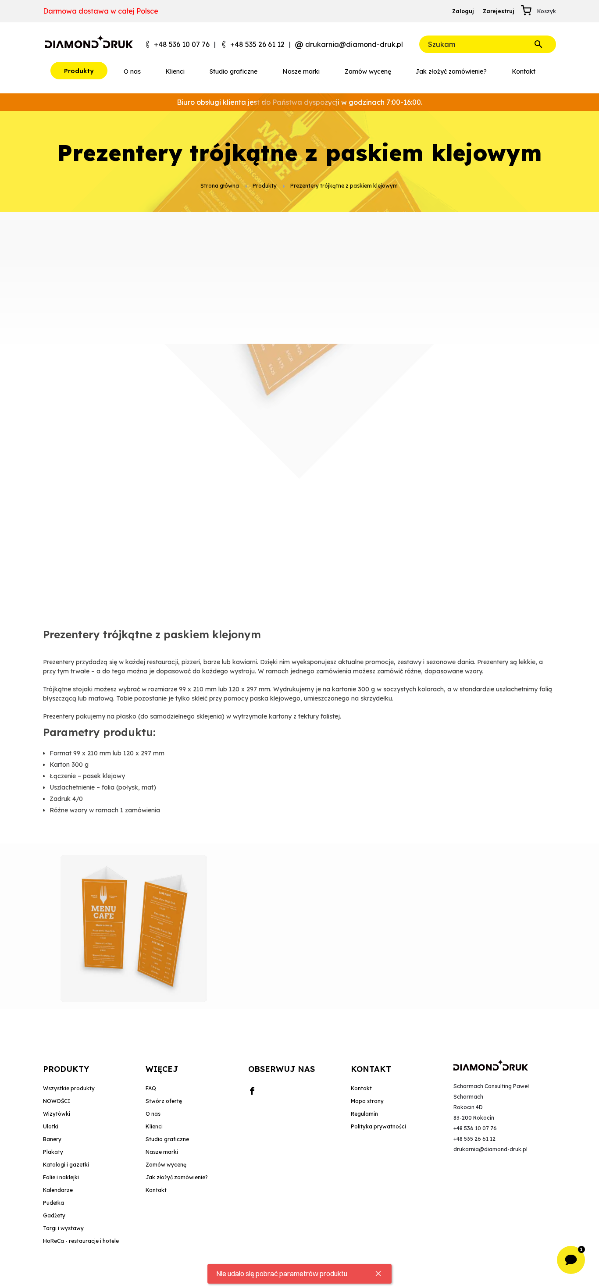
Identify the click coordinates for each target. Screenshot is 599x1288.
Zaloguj (463, 11)
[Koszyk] (529, 11)
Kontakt (361, 1088)
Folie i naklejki (61, 1177)
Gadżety (54, 1215)
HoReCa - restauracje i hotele (81, 1241)
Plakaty (53, 1152)
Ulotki (50, 1126)
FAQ (151, 1088)
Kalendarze (58, 1190)
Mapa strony (367, 1101)
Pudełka (53, 1202)
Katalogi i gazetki (66, 1164)
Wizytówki (56, 1113)
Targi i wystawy (63, 1228)
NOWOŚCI (56, 1101)
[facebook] (252, 1091)
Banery (52, 1139)
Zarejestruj (498, 11)
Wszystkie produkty (69, 1088)
